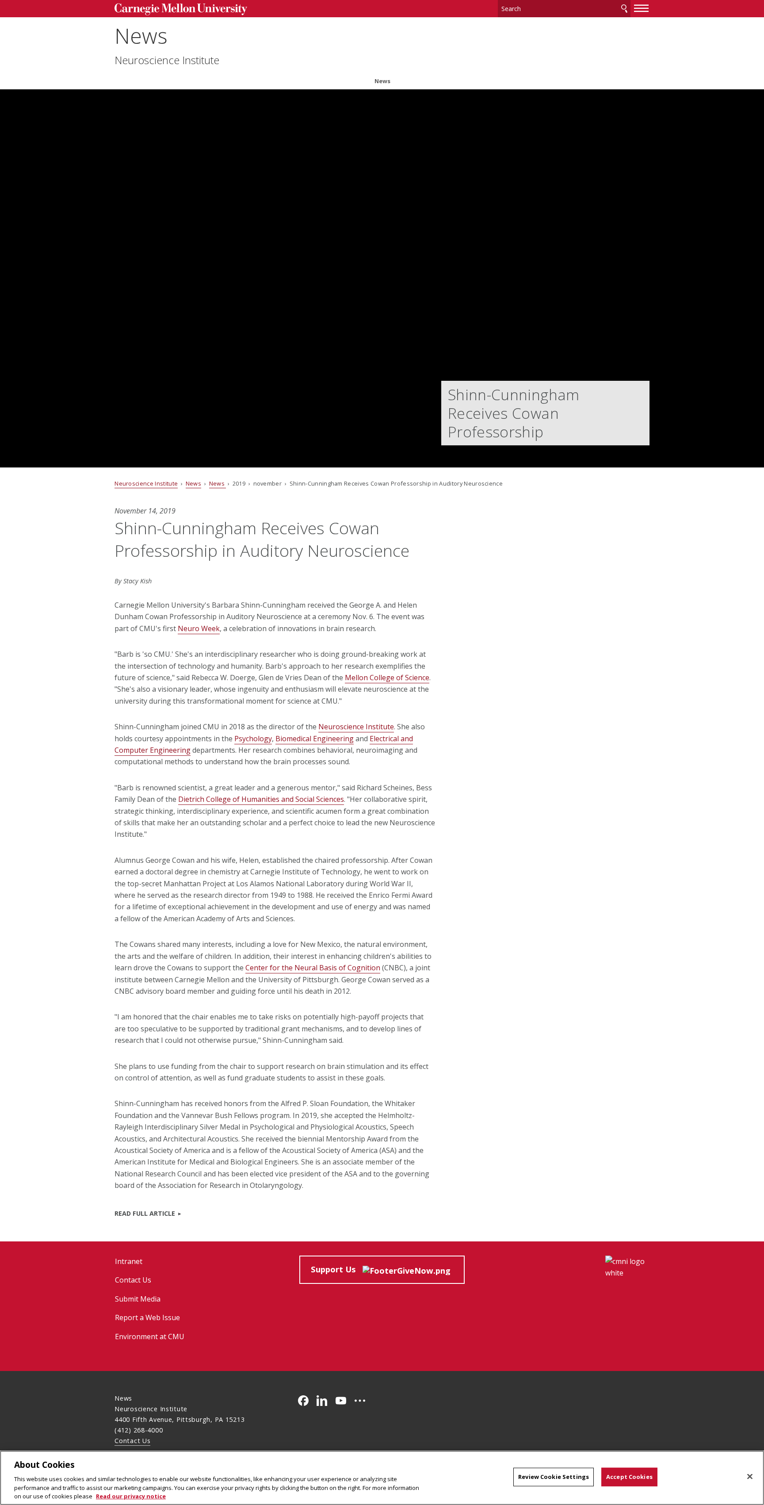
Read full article (145, 1213)
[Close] (750, 1476)
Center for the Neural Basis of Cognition (312, 968)
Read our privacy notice (131, 1496)
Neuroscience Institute (167, 60)
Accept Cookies (629, 1477)
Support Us (337, 1269)
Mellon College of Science (387, 677)
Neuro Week (199, 628)
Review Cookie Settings (553, 1477)
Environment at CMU (149, 1336)
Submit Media (137, 1299)
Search (624, 8)
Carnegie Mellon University (181, 9)
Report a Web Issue (147, 1317)
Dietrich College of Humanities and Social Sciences (261, 799)
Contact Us (133, 1280)
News (141, 35)
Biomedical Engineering (314, 738)
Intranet (128, 1261)
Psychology (253, 738)
